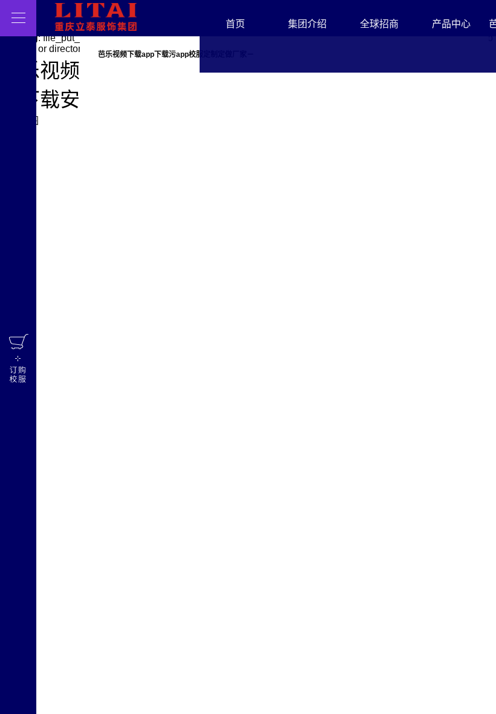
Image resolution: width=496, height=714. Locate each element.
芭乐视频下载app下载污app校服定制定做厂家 (172, 54)
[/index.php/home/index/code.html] (18, 357)
